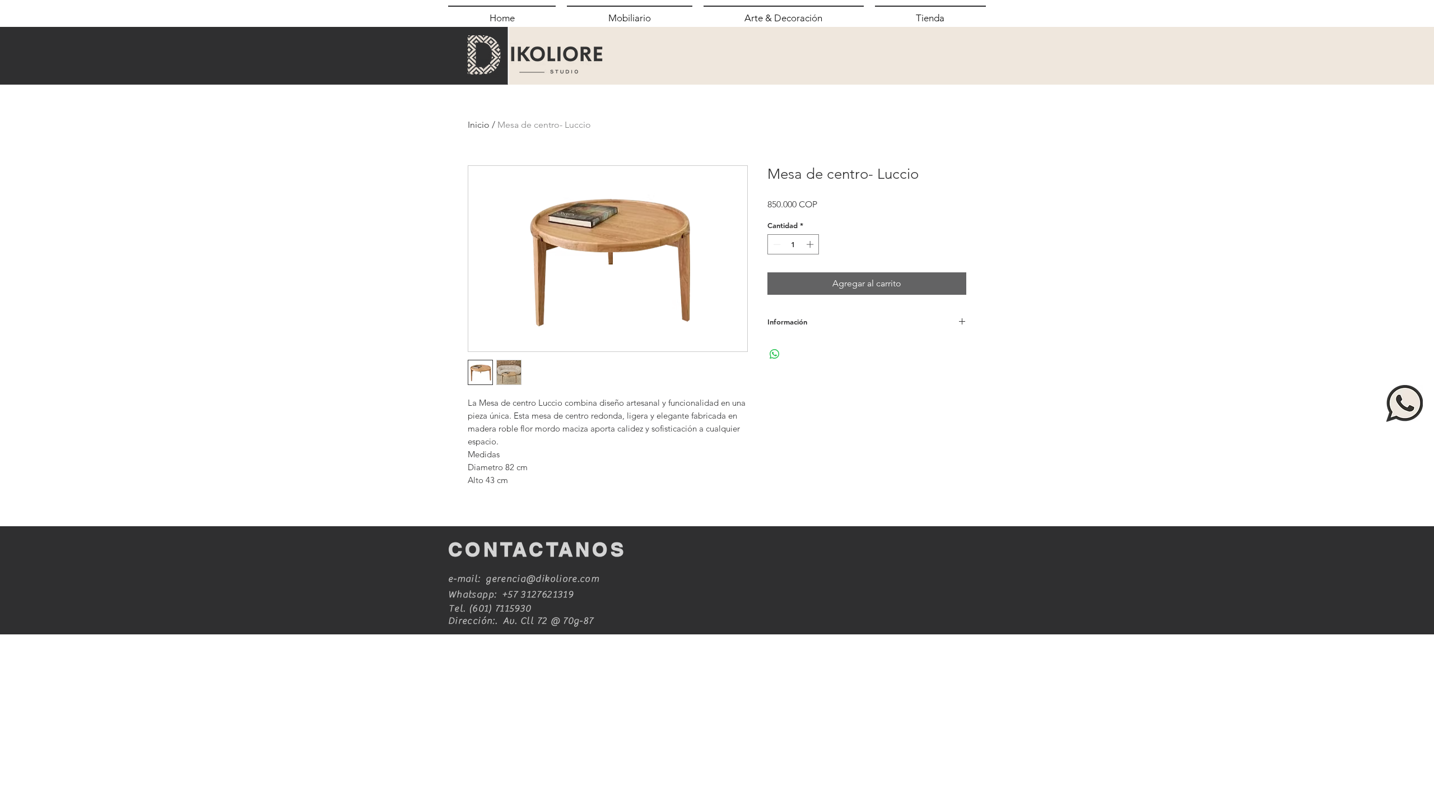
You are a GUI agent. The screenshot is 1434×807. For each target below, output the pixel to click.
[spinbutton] (793, 244)
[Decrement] (776, 244)
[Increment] (811, 244)
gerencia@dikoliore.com (542, 579)
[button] (629, 17)
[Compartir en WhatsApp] (774, 354)
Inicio (479, 124)
